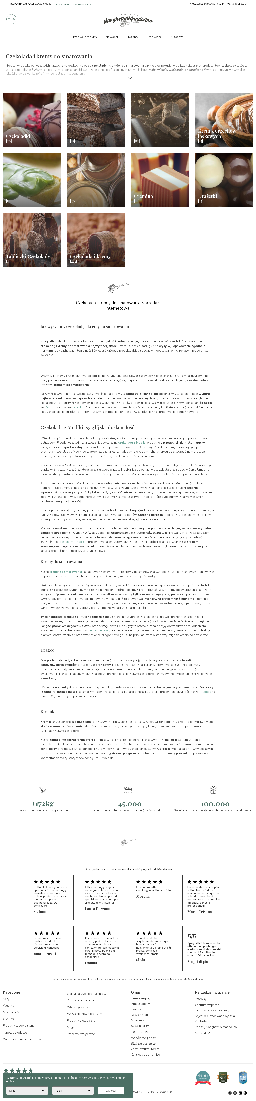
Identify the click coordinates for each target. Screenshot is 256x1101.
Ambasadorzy (140, 1004)
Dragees (205, 692)
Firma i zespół (140, 998)
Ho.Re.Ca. (138, 1032)
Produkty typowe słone (19, 1026)
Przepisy (200, 999)
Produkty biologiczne (81, 1021)
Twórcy (136, 1009)
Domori (50, 407)
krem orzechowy (99, 630)
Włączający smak (78, 1007)
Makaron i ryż (12, 1012)
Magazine (73, 1027)
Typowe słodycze (15, 1032)
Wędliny (8, 1006)
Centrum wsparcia (207, 1005)
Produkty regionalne (80, 1000)
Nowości (112, 37)
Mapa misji (138, 1020)
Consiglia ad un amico (145, 1055)
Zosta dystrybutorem (145, 1049)
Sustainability (140, 1026)
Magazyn (177, 37)
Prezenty (132, 37)
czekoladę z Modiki (132, 443)
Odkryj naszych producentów (86, 994)
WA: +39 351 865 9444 (238, 4)
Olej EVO (9, 1019)
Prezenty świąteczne (81, 1034)
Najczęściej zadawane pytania (215, 1016)
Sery (6, 999)
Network (201, 1033)
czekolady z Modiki (72, 542)
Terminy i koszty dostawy (212, 1010)
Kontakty (201, 1021)
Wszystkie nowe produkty (84, 1014)
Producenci (154, 37)
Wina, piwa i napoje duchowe (23, 1039)
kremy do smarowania (66, 572)
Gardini (79, 407)
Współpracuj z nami (144, 1038)
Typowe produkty (85, 37)
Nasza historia (140, 1015)
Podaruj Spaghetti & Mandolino (216, 1027)
